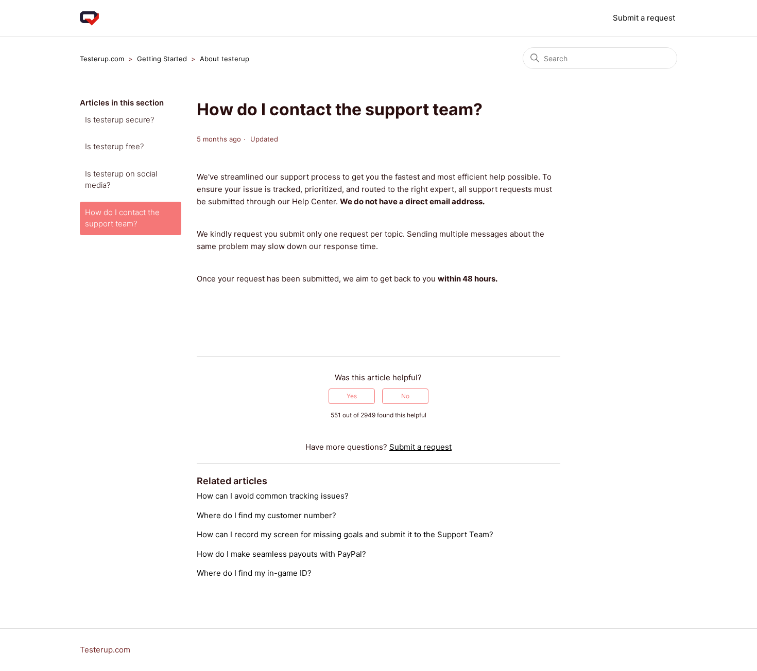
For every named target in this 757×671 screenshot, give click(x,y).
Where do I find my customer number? (266, 515)
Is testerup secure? (119, 120)
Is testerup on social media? (121, 179)
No (405, 396)
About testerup (224, 59)
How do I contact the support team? (122, 218)
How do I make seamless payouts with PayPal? (281, 554)
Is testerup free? (114, 146)
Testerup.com (102, 59)
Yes (352, 396)
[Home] (89, 18)
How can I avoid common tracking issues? (273, 496)
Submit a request (644, 18)
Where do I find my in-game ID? (254, 573)
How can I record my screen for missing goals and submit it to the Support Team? (345, 534)
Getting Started (162, 59)
